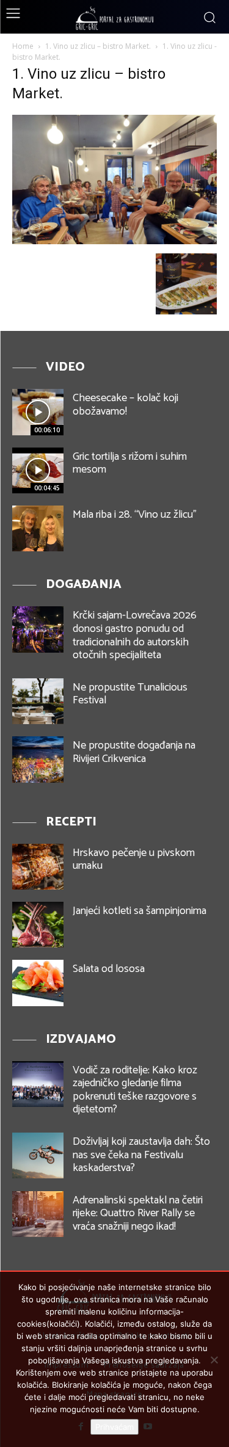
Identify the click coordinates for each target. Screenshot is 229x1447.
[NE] (214, 1360)
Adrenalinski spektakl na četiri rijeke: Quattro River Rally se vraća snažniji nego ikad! (138, 1213)
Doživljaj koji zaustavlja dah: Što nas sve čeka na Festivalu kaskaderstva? (141, 1155)
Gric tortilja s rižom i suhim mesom (130, 463)
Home (23, 46)
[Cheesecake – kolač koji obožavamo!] (38, 412)
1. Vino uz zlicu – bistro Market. (98, 46)
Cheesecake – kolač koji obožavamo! (125, 405)
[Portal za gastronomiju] (114, 18)
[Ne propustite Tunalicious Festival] (38, 701)
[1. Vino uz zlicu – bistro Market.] (114, 241)
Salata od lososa (109, 969)
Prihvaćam (114, 1427)
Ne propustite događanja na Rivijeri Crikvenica (134, 752)
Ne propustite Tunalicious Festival (130, 694)
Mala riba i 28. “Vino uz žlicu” (135, 515)
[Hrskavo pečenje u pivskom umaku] (38, 867)
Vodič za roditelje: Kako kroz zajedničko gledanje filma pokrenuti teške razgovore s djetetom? (135, 1090)
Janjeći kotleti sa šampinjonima (139, 911)
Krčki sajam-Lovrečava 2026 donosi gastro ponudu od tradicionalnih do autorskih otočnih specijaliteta (135, 635)
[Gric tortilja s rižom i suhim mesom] (38, 470)
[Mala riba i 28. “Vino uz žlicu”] (38, 528)
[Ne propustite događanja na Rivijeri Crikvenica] (38, 759)
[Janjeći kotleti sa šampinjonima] (38, 925)
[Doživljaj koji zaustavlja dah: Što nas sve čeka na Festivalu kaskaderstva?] (38, 1155)
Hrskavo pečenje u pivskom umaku (134, 860)
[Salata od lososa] (38, 983)
